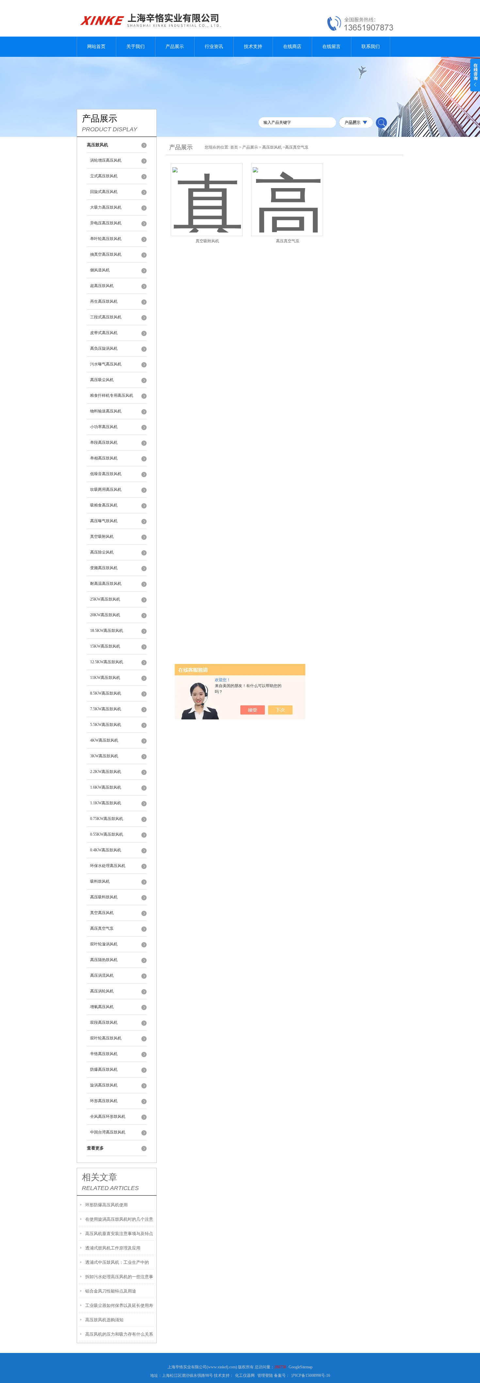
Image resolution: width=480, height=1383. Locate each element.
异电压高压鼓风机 (105, 223)
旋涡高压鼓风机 (104, 1085)
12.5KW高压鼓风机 (106, 662)
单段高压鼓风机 (104, 442)
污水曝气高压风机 (105, 364)
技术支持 (253, 46)
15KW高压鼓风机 (105, 646)
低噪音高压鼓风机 (105, 474)
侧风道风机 (100, 270)
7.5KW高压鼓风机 (105, 709)
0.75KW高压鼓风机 (106, 818)
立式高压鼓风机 (104, 176)
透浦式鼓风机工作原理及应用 (112, 1248)
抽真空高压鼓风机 (105, 254)
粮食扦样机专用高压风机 (111, 395)
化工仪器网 (245, 1375)
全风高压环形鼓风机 (107, 1116)
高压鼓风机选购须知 (104, 1319)
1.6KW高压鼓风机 (105, 787)
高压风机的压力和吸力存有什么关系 (119, 1334)
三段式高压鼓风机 (105, 317)
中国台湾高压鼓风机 (107, 1132)
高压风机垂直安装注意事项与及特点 (119, 1233)
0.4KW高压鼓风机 (105, 850)
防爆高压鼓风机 (104, 1069)
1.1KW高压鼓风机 (105, 803)
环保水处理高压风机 (107, 865)
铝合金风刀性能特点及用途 (110, 1291)
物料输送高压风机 (105, 411)
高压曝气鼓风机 (104, 521)
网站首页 (96, 46)
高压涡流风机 (102, 975)
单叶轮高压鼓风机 (105, 238)
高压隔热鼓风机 (104, 959)
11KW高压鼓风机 (105, 677)
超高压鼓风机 (102, 285)
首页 (234, 147)
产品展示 (175, 46)
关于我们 (135, 46)
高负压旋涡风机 (104, 348)
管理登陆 (265, 1375)
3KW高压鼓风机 (104, 756)
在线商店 (292, 46)
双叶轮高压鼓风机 (105, 1038)
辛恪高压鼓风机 (104, 1054)
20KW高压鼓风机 (105, 615)
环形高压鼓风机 (104, 1101)
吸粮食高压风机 (104, 505)
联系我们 (370, 46)
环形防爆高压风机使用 (106, 1204)
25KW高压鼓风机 (105, 599)
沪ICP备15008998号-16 (310, 1375)
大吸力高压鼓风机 (105, 207)
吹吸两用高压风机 (105, 489)
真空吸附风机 (102, 536)
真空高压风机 (102, 912)
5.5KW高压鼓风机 (105, 724)
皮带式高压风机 (104, 332)
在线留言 (331, 46)
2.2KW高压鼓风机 (105, 771)
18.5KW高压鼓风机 (106, 630)
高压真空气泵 (102, 928)
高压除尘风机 (102, 552)
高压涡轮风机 (102, 991)
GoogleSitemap (300, 1367)
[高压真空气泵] (287, 192)
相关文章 (99, 1177)
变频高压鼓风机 (104, 568)
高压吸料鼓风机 (104, 897)
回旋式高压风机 (104, 191)
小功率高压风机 (104, 427)
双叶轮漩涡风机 (104, 944)
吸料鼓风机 (100, 881)
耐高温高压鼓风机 (105, 583)
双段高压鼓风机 (104, 1022)
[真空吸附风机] (206, 192)
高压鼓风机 (272, 147)
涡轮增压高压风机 (105, 160)
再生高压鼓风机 (104, 301)
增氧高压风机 (102, 1007)
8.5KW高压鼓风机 (105, 693)
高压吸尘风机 (102, 380)
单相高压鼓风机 (104, 458)
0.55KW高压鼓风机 (106, 834)
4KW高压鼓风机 (104, 740)
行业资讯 (214, 46)
